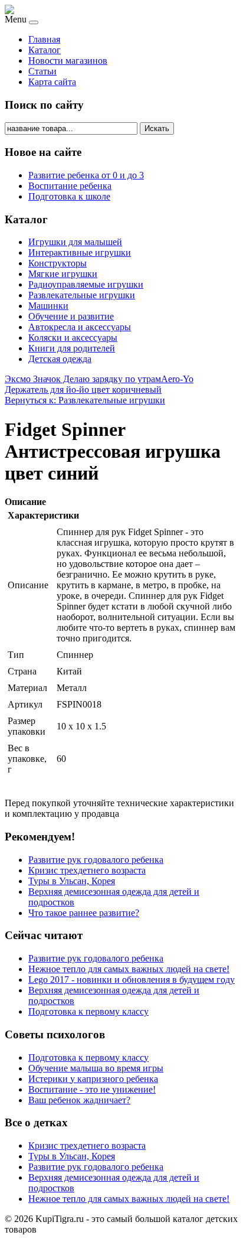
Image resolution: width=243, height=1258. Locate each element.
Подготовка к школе (69, 196)
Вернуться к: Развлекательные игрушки (85, 400)
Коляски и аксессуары (72, 338)
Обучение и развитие (71, 316)
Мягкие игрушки (62, 274)
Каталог (44, 50)
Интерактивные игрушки (79, 252)
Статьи (42, 71)
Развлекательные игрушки (81, 295)
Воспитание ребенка (69, 186)
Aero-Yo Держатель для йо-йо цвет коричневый (99, 384)
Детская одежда (59, 359)
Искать (157, 128)
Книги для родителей (71, 348)
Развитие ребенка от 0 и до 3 (86, 175)
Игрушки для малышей (75, 242)
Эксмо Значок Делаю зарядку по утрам (83, 379)
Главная (44, 39)
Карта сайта (52, 82)
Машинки (48, 306)
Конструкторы (57, 263)
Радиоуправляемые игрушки (85, 284)
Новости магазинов (67, 61)
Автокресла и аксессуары (79, 327)
